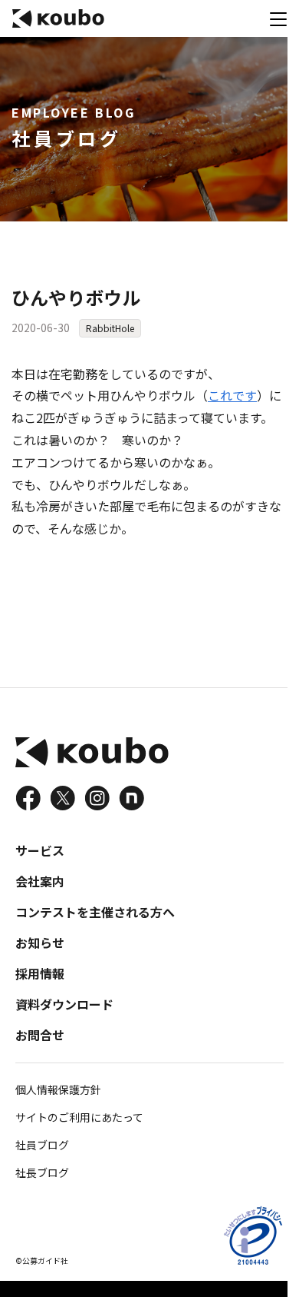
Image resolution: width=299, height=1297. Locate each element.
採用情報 (39, 973)
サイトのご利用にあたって (79, 1117)
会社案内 (39, 881)
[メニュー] (278, 18)
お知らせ (39, 942)
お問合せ (39, 1035)
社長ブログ (42, 1172)
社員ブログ (42, 1144)
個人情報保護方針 (58, 1089)
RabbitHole (110, 327)
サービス (39, 850)
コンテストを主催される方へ (95, 912)
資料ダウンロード (64, 1004)
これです (232, 395)
